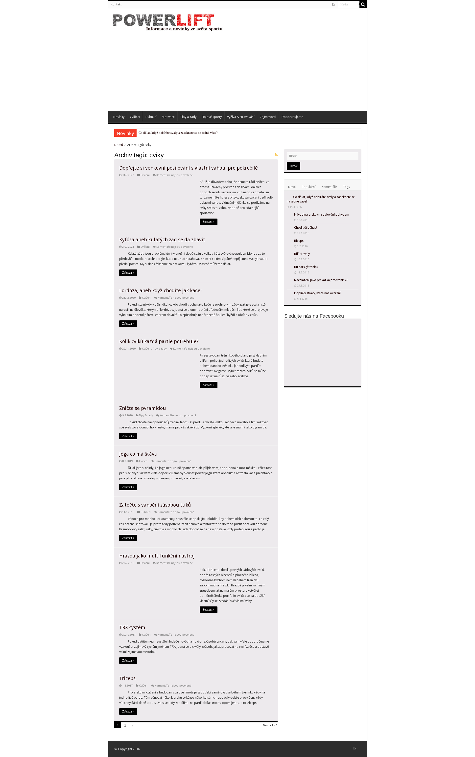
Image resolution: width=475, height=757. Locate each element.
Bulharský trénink (306, 267)
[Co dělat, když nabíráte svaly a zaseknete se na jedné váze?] (289, 197)
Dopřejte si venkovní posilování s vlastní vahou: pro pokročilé (188, 168)
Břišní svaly (302, 254)
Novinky (118, 117)
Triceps (127, 678)
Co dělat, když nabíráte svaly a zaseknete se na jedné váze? (178, 132)
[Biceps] (289, 241)
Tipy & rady (188, 117)
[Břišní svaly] (289, 254)
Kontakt (116, 4)
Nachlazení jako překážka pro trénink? (321, 280)
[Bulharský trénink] (289, 267)
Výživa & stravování (240, 117)
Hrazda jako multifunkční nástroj (157, 556)
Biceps (299, 241)
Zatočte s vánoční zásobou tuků (155, 505)
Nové (292, 187)
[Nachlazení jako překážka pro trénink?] (289, 280)
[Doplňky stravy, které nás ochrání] (289, 293)
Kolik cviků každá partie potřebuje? (159, 341)
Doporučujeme (292, 117)
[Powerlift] (167, 22)
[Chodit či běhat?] (289, 227)
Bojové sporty (212, 117)
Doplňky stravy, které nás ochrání (317, 293)
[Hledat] (363, 4)
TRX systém (132, 627)
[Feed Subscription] (276, 155)
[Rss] (333, 5)
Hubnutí (150, 117)
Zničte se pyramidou (142, 408)
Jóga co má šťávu (138, 454)
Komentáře (329, 187)
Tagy (346, 187)
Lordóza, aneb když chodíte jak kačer (160, 290)
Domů (119, 145)
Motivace (168, 117)
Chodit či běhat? (305, 227)
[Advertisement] (237, 69)
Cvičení (135, 117)
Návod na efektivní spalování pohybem (321, 214)
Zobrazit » (208, 221)
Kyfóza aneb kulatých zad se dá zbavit (162, 240)
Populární (308, 187)
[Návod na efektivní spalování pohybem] (289, 214)
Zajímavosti (268, 117)
